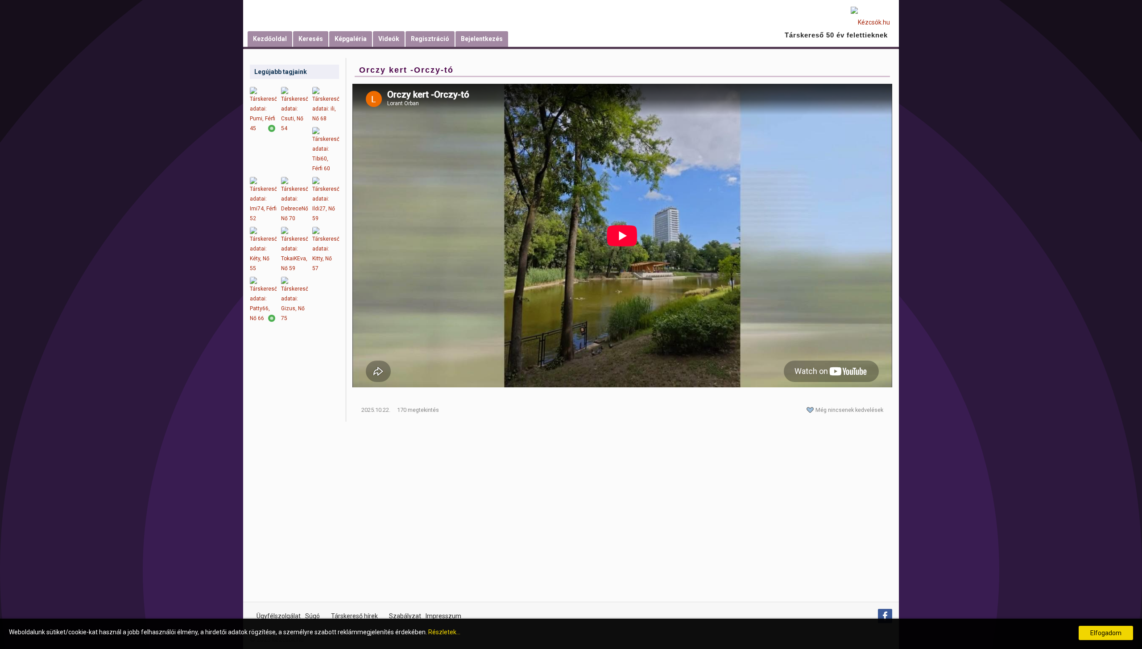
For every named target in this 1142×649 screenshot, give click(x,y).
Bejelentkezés (482, 38)
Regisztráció (430, 38)
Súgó (312, 616)
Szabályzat (405, 616)
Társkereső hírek (354, 616)
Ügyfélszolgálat (279, 616)
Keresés (310, 38)
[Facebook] (885, 616)
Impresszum (443, 616)
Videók (388, 38)
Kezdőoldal (270, 38)
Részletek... (444, 632)
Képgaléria (351, 38)
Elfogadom (1105, 633)
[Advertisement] (294, 468)
